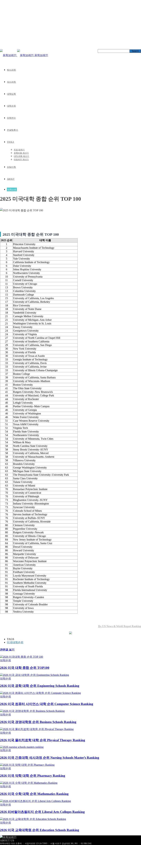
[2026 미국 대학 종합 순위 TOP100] (21, 656)
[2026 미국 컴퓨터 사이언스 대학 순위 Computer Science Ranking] (40, 692)
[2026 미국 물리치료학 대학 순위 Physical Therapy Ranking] (37, 729)
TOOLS (10, 142)
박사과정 (11, 70)
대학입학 (11, 94)
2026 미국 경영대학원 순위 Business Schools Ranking (38, 722)
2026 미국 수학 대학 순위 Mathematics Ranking (34, 794)
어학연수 (11, 118)
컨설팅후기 (12, 130)
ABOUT (10, 179)
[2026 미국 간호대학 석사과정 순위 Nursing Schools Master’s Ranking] (22, 747)
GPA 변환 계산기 (21, 156)
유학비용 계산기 (21, 153)
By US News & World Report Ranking (119, 626)
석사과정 (11, 82)
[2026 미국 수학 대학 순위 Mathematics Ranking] (28, 782)
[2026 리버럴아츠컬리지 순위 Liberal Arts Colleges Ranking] (35, 801)
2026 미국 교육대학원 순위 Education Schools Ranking (39, 830)
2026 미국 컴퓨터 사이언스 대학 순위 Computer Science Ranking (46, 704)
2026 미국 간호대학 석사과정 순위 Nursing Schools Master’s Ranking (49, 757)
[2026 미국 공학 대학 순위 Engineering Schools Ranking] (34, 674)
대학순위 (11, 106)
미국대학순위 (15, 642)
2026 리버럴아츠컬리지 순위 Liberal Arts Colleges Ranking (42, 812)
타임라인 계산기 (21, 159)
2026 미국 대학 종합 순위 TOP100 (24, 668)
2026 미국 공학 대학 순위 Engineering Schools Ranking (39, 686)
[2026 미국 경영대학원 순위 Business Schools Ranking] (32, 710)
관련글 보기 (7, 649)
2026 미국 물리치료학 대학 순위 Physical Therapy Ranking (42, 740)
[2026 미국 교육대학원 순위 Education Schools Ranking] (33, 819)
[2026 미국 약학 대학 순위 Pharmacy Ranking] (27, 764)
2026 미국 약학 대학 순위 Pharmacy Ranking (32, 775)
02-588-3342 (86, 843)
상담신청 (11, 167)
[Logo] (8, 55)
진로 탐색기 (19, 150)
